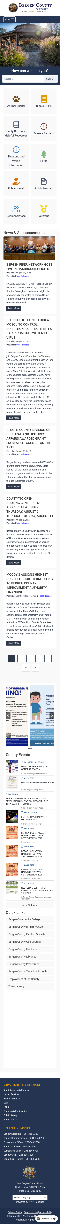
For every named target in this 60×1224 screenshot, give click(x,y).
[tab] (29, 748)
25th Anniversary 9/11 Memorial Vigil (34, 818)
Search (50, 78)
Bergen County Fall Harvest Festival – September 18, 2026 (32, 836)
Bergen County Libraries (22, 956)
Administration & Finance (16, 1090)
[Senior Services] (16, 211)
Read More (14, 309)
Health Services (11, 1094)
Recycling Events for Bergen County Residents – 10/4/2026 (37, 890)
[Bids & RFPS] (44, 101)
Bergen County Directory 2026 (25, 926)
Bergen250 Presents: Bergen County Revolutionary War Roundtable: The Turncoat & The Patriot (27, 801)
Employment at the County (23, 979)
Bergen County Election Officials (26, 934)
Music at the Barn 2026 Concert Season (34, 768)
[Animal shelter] (16, 101)
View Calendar (30, 905)
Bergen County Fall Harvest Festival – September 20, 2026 (32, 872)
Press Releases (22, 276)
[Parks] (44, 156)
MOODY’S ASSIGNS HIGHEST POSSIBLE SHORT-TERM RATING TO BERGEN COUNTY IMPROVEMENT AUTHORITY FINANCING (29, 583)
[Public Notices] (44, 183)
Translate (39, 1202)
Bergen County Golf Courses (24, 941)
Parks (6, 1107)
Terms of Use (31, 1212)
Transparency (16, 986)
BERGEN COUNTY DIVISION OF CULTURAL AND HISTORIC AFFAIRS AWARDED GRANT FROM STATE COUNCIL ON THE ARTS (28, 438)
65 (26, 667)
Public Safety (10, 1115)
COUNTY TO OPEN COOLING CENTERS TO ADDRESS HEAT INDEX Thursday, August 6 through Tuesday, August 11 (29, 507)
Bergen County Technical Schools (27, 971)
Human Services (11, 1098)
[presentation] (29, 248)
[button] (30, 715)
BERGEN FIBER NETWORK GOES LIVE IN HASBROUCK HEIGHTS (29, 267)
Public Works (10, 1119)
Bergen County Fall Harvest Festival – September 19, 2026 (32, 854)
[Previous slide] (8, 715)
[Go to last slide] (3, 44)
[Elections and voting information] (16, 156)
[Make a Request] (44, 128)
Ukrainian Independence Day (37, 782)
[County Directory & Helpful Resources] (16, 128)
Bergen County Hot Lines (22, 949)
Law (5, 1102)
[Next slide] (57, 44)
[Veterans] (44, 211)
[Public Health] (16, 183)
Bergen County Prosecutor (23, 964)
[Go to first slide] (52, 715)
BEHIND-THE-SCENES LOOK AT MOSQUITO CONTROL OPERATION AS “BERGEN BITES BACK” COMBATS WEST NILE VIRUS (29, 328)
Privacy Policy (15, 1212)
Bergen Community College (24, 919)
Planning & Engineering (15, 1111)
